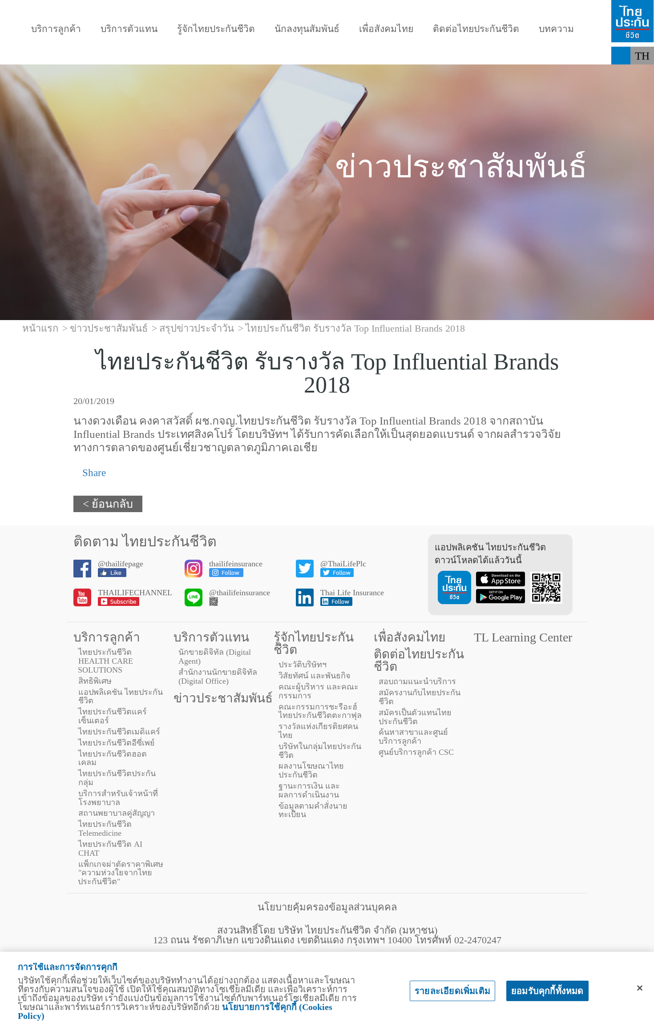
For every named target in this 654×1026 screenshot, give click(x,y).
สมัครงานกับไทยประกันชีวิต (419, 697)
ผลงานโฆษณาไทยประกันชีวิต (311, 770)
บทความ (556, 29)
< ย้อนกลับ (108, 503)
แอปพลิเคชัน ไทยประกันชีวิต (120, 696)
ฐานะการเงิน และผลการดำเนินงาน (309, 790)
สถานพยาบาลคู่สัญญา (116, 813)
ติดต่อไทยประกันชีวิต (476, 29)
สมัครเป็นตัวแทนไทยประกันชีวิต (415, 717)
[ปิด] (640, 988)
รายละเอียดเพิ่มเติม (452, 991)
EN (642, 74)
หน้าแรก (40, 328)
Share (93, 472)
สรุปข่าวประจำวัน (196, 328)
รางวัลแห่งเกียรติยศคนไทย (318, 731)
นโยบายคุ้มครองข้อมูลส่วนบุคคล (327, 907)
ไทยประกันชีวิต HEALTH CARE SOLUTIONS (105, 661)
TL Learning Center (523, 637)
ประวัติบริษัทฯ (303, 664)
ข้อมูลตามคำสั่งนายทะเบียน (313, 810)
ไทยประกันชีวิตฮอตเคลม (112, 758)
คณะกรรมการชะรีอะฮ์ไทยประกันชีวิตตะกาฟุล (320, 711)
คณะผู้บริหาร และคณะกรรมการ (319, 691)
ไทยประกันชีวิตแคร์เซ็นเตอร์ (112, 716)
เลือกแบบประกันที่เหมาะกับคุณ (490, 55)
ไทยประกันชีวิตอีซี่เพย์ (116, 742)
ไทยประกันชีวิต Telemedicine (105, 829)
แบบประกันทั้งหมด (74, 55)
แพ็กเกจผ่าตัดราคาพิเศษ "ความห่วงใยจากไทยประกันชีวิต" (120, 873)
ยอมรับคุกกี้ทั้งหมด (547, 991)
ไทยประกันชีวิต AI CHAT (110, 849)
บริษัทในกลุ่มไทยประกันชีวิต (320, 751)
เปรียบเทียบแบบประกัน (347, 55)
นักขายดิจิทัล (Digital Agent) (214, 656)
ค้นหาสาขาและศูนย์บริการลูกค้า (413, 736)
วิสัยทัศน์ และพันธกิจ (315, 675)
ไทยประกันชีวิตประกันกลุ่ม (117, 778)
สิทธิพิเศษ (95, 681)
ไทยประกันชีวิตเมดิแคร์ (119, 731)
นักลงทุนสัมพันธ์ (307, 29)
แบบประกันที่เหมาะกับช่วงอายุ (206, 55)
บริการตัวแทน (129, 29)
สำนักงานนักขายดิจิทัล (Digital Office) (217, 676)
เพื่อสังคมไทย (386, 29)
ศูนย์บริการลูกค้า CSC (416, 752)
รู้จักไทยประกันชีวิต (216, 29)
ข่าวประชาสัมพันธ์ (223, 698)
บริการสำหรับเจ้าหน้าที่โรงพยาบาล (118, 798)
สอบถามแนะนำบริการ (417, 681)
